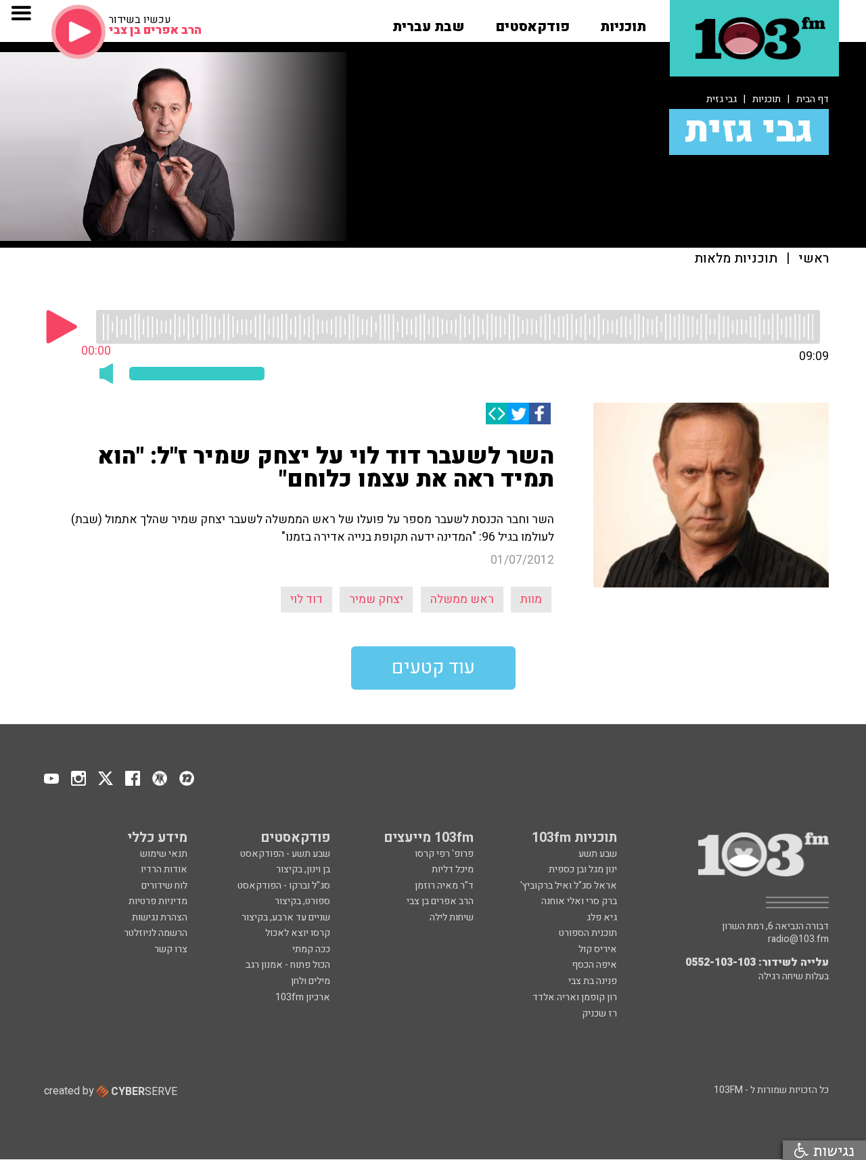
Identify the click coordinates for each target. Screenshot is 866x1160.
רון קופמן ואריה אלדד (574, 997)
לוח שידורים (164, 885)
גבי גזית (721, 99)
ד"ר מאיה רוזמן (444, 885)
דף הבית (812, 99)
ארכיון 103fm (302, 997)
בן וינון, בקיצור (303, 869)
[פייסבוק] (540, 413)
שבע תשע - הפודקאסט (285, 854)
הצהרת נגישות (159, 917)
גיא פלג (602, 917)
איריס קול (597, 949)
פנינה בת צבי (592, 981)
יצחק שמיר (376, 599)
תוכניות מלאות (735, 259)
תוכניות (766, 99)
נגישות (831, 1150)
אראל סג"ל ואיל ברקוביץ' (568, 885)
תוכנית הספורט (588, 933)
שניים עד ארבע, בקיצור (286, 917)
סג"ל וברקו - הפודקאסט (283, 885)
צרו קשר (170, 949)
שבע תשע (597, 854)
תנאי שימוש (163, 854)
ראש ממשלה (462, 599)
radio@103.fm (798, 939)
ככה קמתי (311, 949)
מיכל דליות (453, 869)
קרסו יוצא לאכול (297, 933)
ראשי (813, 259)
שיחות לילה (452, 917)
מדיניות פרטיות (158, 901)
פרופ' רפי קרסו (444, 854)
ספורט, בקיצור (302, 901)
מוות (531, 599)
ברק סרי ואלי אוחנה (579, 901)
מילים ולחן (310, 981)
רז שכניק (599, 1013)
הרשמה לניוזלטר (155, 933)
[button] (623, 22)
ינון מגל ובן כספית (583, 869)
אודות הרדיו (164, 869)
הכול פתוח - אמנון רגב (288, 965)
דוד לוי (306, 599)
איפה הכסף (594, 965)
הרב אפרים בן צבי (440, 901)
